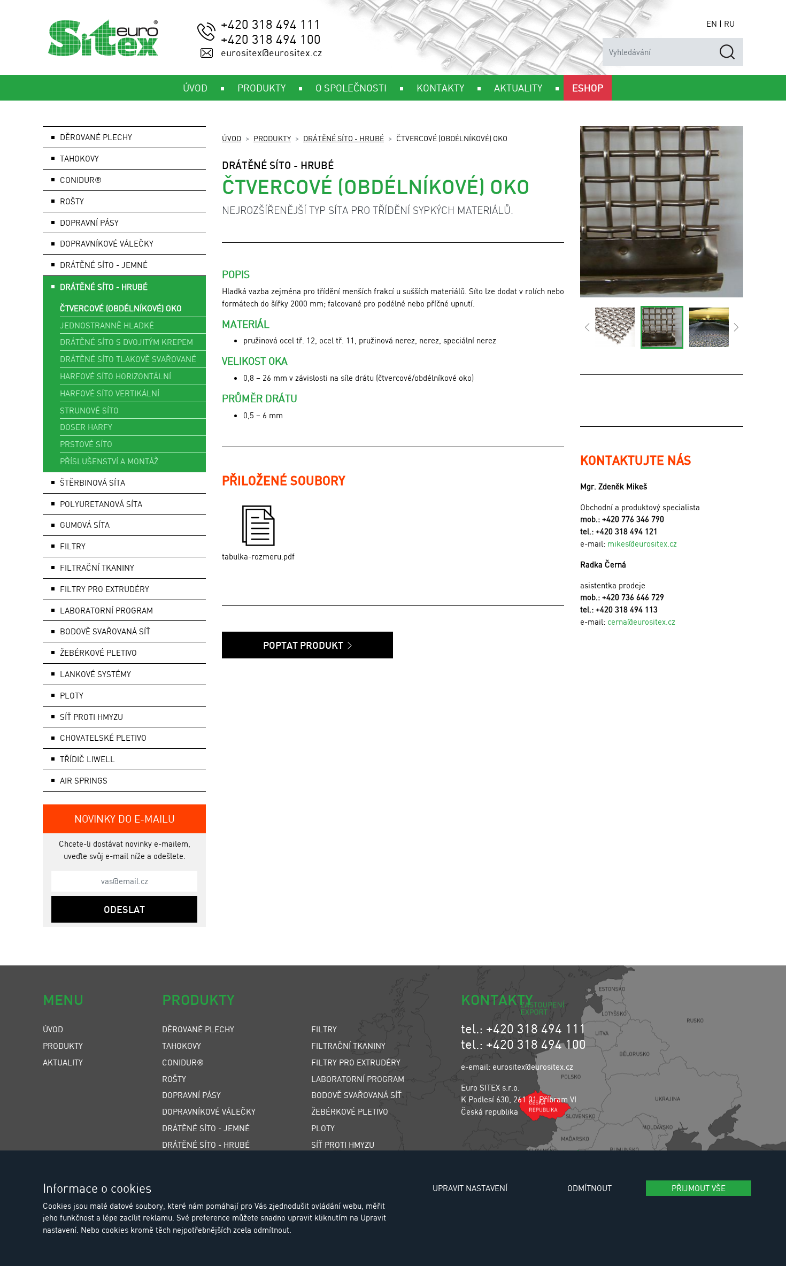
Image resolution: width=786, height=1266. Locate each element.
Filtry (324, 1029)
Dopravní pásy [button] (89, 222)
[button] (587, 327)
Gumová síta (85, 524)
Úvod (231, 138)
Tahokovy (181, 1045)
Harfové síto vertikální (109, 393)
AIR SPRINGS (83, 780)
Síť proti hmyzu (342, 1144)
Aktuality (63, 1062)
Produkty (272, 138)
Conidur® (81, 179)
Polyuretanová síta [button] (101, 503)
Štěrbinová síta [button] (92, 482)
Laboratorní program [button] (106, 610)
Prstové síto (86, 444)
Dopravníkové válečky (106, 243)
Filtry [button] (73, 546)
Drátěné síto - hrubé (343, 138)
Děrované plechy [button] (96, 137)
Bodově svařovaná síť (105, 631)
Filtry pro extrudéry (355, 1062)
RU (729, 23)
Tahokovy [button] (79, 158)
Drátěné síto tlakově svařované (128, 359)
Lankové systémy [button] (95, 674)
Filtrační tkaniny (348, 1045)
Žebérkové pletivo (98, 652)
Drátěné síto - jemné (206, 1128)
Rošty (174, 1078)
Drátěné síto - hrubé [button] (104, 286)
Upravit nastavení (470, 1188)
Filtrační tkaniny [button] (97, 567)
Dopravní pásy (191, 1094)
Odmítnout (589, 1188)
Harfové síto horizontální (115, 376)
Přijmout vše (699, 1188)
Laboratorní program (357, 1078)
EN (711, 23)
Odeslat (124, 909)
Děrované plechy (198, 1029)
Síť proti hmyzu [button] (91, 716)
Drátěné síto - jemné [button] (104, 264)
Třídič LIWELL (87, 759)
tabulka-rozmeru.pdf (258, 556)
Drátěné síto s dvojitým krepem (126, 341)
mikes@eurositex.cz (642, 543)
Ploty (323, 1128)
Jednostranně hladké (107, 325)
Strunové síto (89, 410)
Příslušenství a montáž (109, 461)
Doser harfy (86, 426)
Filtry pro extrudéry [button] (104, 589)
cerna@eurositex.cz (641, 621)
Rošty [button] (72, 201)
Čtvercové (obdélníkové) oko (121, 308)
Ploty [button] (71, 695)
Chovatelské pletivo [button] (103, 737)
